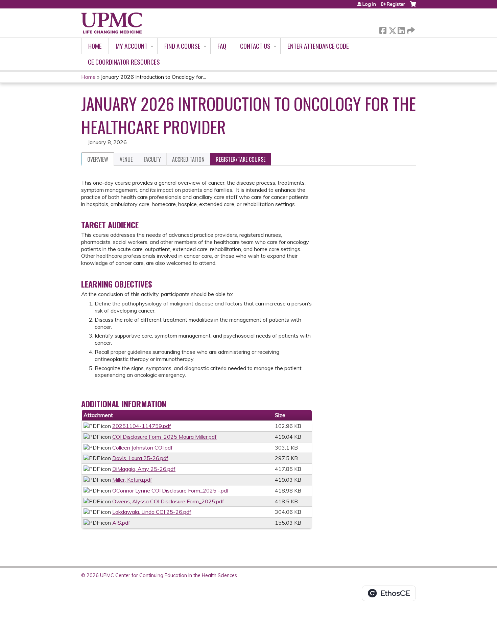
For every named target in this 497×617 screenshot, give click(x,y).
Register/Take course (240, 159)
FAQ (221, 46)
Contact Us (255, 46)
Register (396, 4)
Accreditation (188, 159)
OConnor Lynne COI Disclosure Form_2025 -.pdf (170, 490)
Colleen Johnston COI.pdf (142, 447)
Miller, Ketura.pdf (132, 479)
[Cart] (413, 7)
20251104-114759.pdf (141, 425)
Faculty (152, 159)
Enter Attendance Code (318, 46)
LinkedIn (401, 29)
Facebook (382, 29)
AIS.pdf (121, 522)
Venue (126, 159)
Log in (369, 4)
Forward (410, 28)
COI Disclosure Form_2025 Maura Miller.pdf (164, 436)
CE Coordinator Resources (124, 62)
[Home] (111, 23)
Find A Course (182, 46)
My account (131, 46)
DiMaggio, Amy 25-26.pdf (143, 468)
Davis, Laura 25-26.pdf (140, 458)
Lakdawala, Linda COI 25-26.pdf (151, 511)
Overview (97, 159)
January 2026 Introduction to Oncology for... (153, 76)
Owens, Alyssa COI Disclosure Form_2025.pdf (168, 501)
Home (95, 46)
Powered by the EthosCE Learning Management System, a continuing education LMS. (389, 593)
